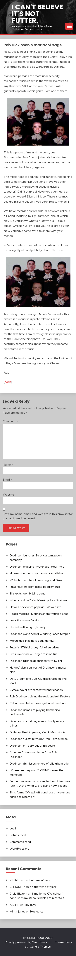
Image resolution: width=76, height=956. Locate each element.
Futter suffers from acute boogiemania (35, 586)
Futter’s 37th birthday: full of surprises (34, 647)
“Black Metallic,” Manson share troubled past (39, 614)
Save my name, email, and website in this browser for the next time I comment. (38, 516)
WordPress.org (19, 848)
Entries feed (18, 835)
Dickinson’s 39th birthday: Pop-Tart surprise (39, 739)
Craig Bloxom (18, 893)
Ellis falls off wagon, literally (28, 627)
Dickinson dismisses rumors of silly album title (39, 763)
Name (8, 464)
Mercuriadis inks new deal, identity (32, 640)
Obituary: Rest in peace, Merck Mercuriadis (37, 732)
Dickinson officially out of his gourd (32, 745)
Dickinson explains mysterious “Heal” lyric (37, 566)
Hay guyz (30, 904)
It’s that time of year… (38, 880)
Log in (14, 828)
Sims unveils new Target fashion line (34, 654)
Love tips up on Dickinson (26, 620)
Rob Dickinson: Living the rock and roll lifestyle (40, 696)
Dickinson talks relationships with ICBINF (36, 661)
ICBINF (14, 880)
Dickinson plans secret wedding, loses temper (40, 634)
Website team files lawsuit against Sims (36, 580)
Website (8, 494)
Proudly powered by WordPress (26, 942)
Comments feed (20, 842)
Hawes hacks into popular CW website (35, 607)
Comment (10, 421)
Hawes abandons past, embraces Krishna (37, 573)
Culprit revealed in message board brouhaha (38, 703)
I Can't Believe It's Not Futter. (37, 13)
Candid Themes (40, 946)
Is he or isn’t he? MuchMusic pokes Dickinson (39, 600)
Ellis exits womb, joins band (27, 593)
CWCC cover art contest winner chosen (36, 690)
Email (7, 479)
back (8, 382)
